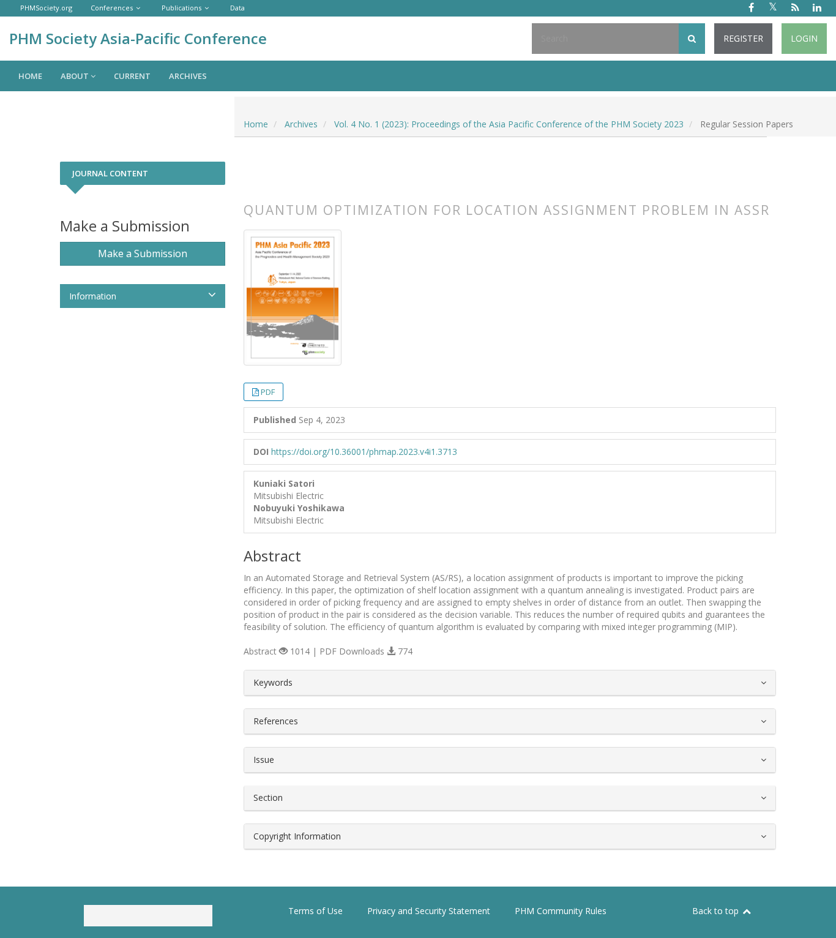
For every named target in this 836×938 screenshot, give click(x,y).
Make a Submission (142, 253)
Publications (181, 7)
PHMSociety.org (46, 7)
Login (804, 38)
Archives (188, 75)
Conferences (112, 7)
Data (237, 7)
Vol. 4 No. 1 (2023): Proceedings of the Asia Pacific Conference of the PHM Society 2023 (509, 124)
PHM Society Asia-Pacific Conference (138, 38)
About (76, 75)
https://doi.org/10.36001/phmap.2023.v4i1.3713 (364, 451)
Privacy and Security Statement (428, 911)
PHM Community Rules (560, 911)
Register (743, 38)
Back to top (716, 911)
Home (30, 75)
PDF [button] (268, 391)
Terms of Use (315, 911)
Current (132, 75)
